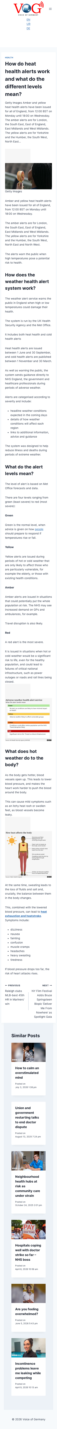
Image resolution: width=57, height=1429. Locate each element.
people (39, 529)
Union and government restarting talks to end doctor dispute (27, 1117)
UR (28, 23)
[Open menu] (50, 8)
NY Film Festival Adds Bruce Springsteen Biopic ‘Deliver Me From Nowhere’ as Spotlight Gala (42, 1001)
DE (28, 28)
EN (28, 19)
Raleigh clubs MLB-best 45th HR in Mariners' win (14, 994)
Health (9, 57)
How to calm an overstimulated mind (27, 1072)
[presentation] (28, 1052)
